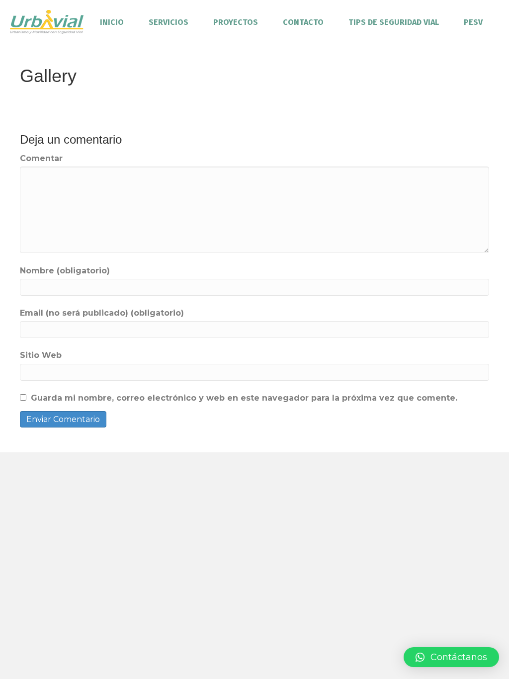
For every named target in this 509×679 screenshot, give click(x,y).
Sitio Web (41, 355)
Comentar (41, 158)
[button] (451, 657)
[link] (112, 22)
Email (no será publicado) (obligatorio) (102, 313)
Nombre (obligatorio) (65, 270)
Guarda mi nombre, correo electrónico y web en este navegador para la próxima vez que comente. (244, 398)
